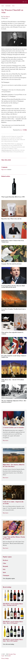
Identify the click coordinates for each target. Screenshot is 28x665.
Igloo (9, 655)
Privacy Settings (5, 658)
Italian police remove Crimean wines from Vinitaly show (12, 241)
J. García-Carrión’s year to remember (13, 427)
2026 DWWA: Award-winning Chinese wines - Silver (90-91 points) (13, 640)
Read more (5, 440)
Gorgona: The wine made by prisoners (11, 264)
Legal (2, 655)
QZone (10, 162)
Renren (13, 162)
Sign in (3, 169)
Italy (4, 569)
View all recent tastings (8, 644)
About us (19, 144)
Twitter (16, 162)
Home (2, 5)
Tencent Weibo (7, 162)
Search (5, 1)
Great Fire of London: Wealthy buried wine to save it (13, 309)
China (4, 563)
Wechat (5, 162)
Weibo (2, 162)
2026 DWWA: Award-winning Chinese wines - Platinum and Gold (13, 604)
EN (23, 1)
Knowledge (8, 5)
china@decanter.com (6, 150)
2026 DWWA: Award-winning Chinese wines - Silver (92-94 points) (13, 622)
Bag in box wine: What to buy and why (11, 219)
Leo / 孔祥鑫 (23, 130)
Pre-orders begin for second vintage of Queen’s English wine (13, 356)
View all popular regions (9, 578)
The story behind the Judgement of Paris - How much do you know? (13, 401)
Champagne (6, 575)
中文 (26, 1)
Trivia (13, 5)
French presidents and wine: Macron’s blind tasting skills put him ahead (13, 286)
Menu (2, 1)
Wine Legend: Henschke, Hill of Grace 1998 (13, 197)
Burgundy (5, 566)
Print (21, 162)
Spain (4, 572)
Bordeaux (5, 560)
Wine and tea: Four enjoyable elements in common (12, 333)
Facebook (18, 162)
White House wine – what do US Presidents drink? (12, 380)
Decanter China (14, 2)
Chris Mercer (6, 16)
